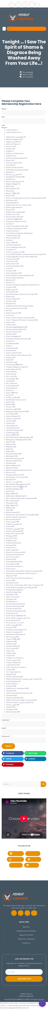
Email (4, 728)
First (3, 117)
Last (3, 125)
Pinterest (34, 859)
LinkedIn (33, 865)
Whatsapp (17, 859)
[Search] (43, 784)
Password (6, 736)
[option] (26, 130)
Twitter (17, 865)
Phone (5, 128)
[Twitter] (18, 4)
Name (4, 109)
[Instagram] (32, 4)
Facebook (17, 853)
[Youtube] (25, 4)
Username (6, 720)
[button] (37, 5)
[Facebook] (11, 4)
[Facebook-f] (14, 913)
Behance (34, 853)
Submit (8, 746)
